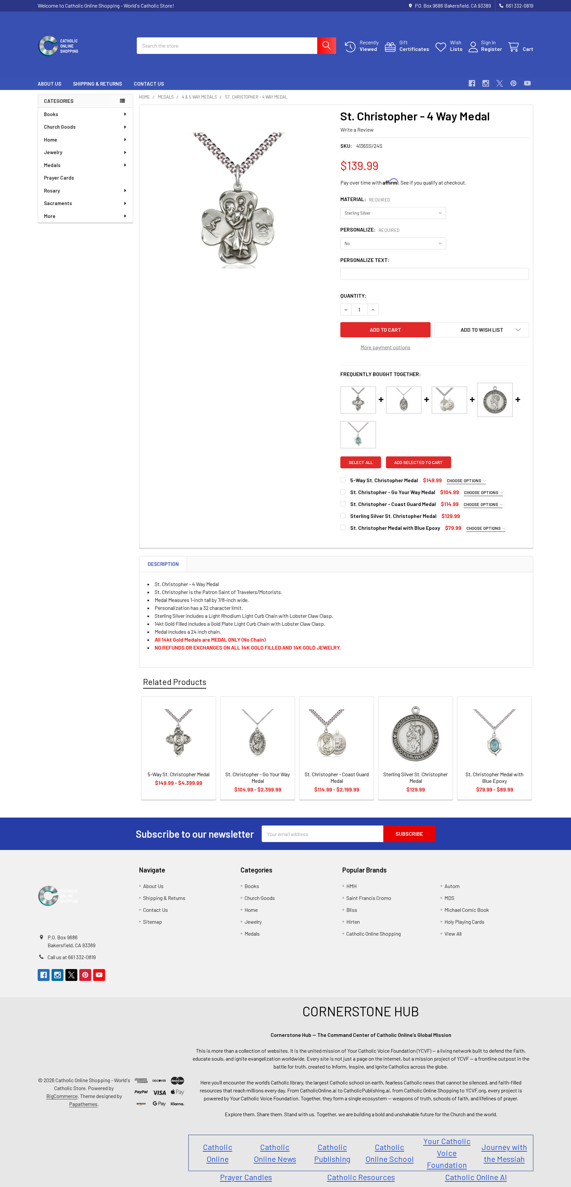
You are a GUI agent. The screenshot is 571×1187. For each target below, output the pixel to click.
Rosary (52, 190)
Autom (452, 886)
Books (51, 114)
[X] (500, 83)
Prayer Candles (246, 1177)
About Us (49, 84)
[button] (482, 329)
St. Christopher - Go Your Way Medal (392, 492)
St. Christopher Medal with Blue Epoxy (395, 528)
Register (491, 49)
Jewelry (53, 152)
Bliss (351, 910)
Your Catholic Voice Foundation (447, 1152)
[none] (237, 203)
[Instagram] (486, 83)
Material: (365, 199)
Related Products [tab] (174, 682)
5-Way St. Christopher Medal (384, 480)
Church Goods (60, 127)
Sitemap (152, 921)
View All (453, 933)
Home (50, 140)
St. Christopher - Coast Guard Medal (393, 504)
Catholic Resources (361, 1177)
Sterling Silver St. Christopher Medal (393, 516)
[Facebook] (472, 83)
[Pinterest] (513, 83)
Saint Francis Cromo (368, 898)
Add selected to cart (418, 462)
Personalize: (370, 229)
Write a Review (357, 129)
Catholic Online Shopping (373, 933)
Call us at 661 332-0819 (72, 957)
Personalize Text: (365, 260)
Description (163, 564)
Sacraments (58, 203)
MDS (449, 898)
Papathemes (83, 1104)
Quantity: (353, 295)
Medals (52, 165)
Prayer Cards (59, 178)
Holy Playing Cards (464, 921)
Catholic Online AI (476, 1177)
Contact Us (149, 84)
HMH (351, 886)
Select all (361, 462)
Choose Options (464, 480)
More (50, 216)
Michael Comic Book (466, 910)
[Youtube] (527, 83)
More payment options (385, 347)
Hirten (353, 921)
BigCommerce (62, 1096)
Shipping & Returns (97, 84)
